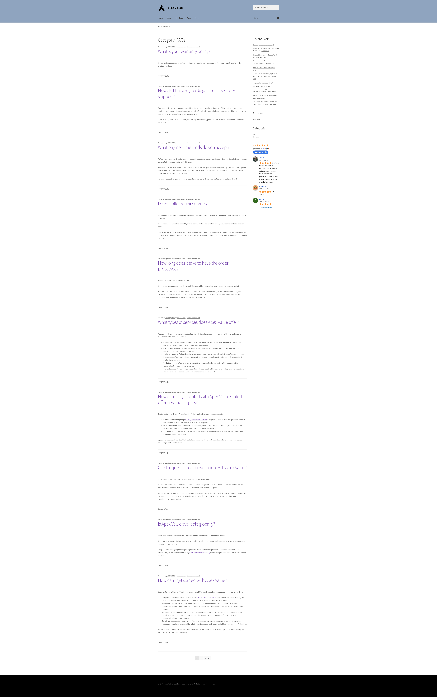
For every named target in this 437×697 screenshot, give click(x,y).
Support (256, 137)
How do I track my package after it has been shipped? (197, 93)
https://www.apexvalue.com (196, 419)
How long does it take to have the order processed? (193, 266)
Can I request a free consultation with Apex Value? (202, 467)
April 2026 (256, 119)
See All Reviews (266, 207)
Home (160, 18)
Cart (189, 18)
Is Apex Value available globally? (186, 524)
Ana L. (261, 199)
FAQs (167, 76)
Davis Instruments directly (199, 552)
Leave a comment (193, 47)
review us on (259, 152)
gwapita (262, 186)
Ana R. (261, 157)
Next (207, 658)
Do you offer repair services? (183, 203)
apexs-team (181, 47)
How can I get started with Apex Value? (192, 580)
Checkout (179, 18)
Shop (197, 18)
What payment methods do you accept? (194, 147)
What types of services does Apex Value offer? (198, 322)
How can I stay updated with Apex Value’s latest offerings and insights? (200, 399)
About (169, 18)
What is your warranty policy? (184, 51)
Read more (265, 51)
